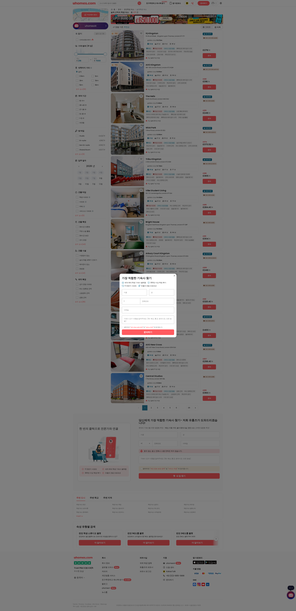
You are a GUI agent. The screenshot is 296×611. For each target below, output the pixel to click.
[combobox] (131, 301)
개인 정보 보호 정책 (137, 327)
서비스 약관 (149, 327)
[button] (137, 301)
